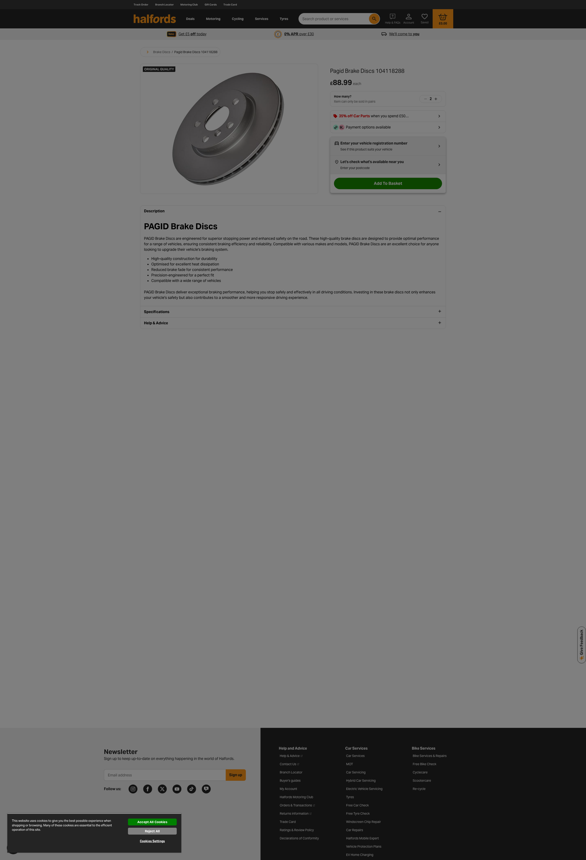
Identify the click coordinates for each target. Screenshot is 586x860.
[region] (94, 833)
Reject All (152, 831)
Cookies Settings (152, 841)
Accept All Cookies (152, 822)
